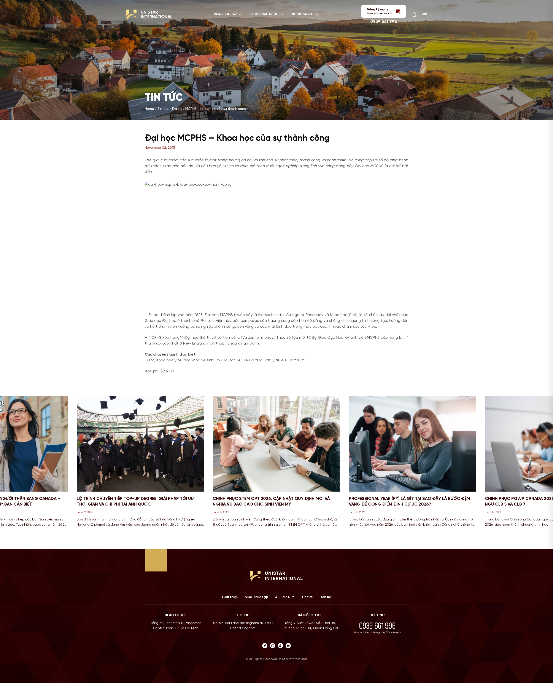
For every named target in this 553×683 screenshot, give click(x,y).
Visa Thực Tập (225, 14)
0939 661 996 (383, 21)
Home (149, 109)
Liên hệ (325, 597)
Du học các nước (263, 14)
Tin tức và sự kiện (304, 14)
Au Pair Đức (284, 597)
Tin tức (162, 109)
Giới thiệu (230, 597)
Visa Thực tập (256, 597)
